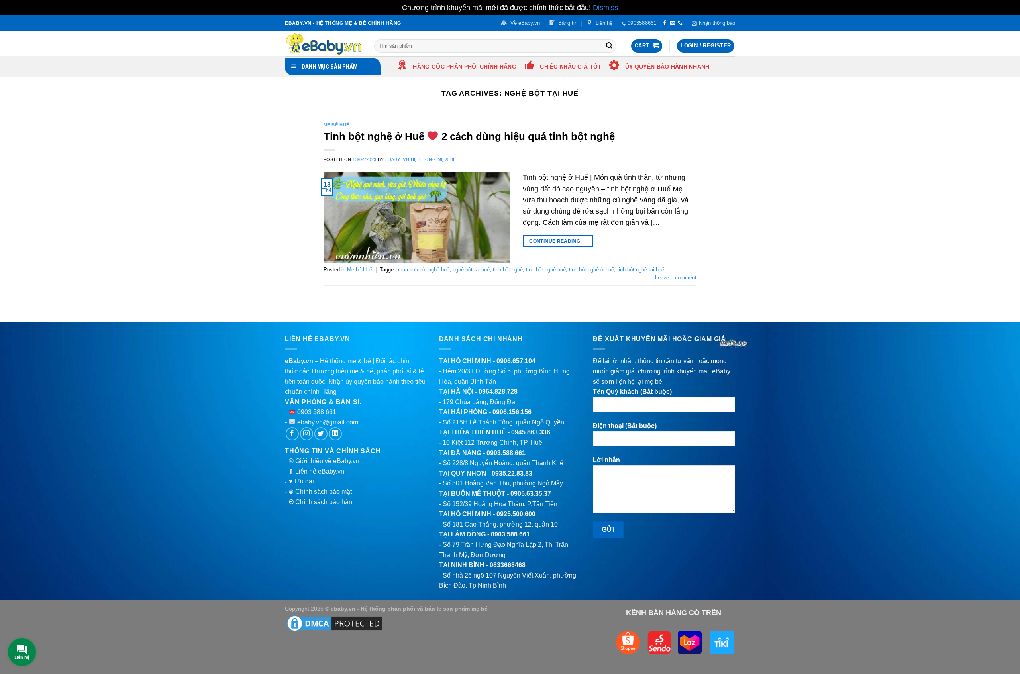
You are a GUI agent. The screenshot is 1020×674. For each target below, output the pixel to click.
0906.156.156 (512, 412)
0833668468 (508, 565)
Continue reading (557, 241)
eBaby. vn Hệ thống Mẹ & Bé (420, 159)
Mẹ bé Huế (336, 124)
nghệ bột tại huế (471, 270)
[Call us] (680, 23)
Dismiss (605, 8)
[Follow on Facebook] (664, 23)
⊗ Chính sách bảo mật (320, 491)
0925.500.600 (516, 514)
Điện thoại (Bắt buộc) (625, 425)
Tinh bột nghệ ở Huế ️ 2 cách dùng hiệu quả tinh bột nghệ (469, 136)
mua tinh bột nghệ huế (423, 270)
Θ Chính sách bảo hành (322, 502)
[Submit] (609, 46)
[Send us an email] (672, 23)
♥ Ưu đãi (301, 481)
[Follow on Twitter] (321, 433)
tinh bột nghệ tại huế (640, 270)
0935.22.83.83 (512, 473)
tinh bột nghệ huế (546, 270)
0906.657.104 (516, 361)
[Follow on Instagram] (306, 433)
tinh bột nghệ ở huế (591, 270)
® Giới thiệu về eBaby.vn (324, 461)
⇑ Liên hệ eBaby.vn (316, 471)
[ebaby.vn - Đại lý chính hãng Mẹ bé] (323, 44)
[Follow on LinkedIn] (335, 433)
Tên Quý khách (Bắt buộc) (632, 391)
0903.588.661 (506, 453)
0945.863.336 (530, 432)
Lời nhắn (606, 459)
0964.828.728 (498, 391)
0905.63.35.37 (530, 493)
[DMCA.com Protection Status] (334, 623)
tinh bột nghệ (508, 270)
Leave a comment (675, 278)
